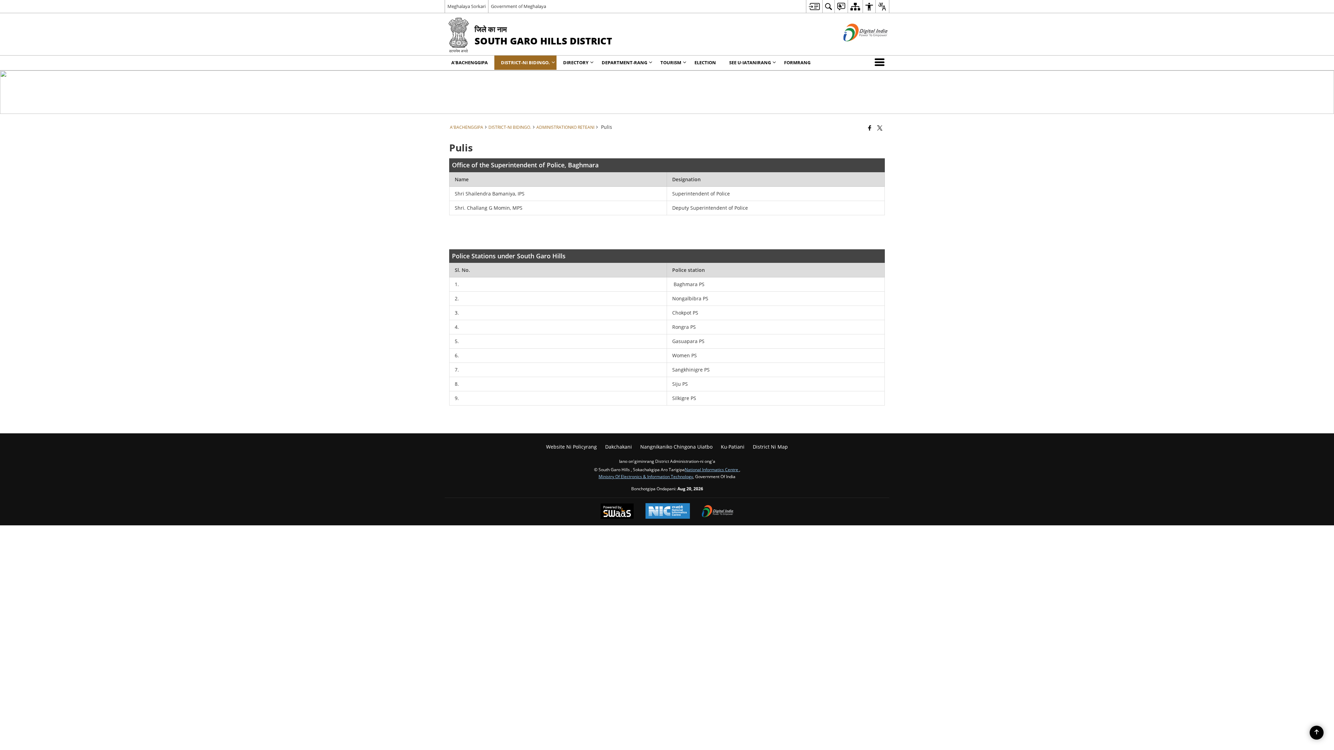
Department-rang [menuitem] (624, 62)
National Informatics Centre (712, 469)
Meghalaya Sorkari (466, 6)
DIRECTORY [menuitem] (575, 62)
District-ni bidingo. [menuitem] (525, 62)
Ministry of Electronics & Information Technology (646, 476)
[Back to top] (1317, 733)
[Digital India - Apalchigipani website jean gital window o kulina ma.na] (856, 47)
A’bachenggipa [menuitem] (469, 62)
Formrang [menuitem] (797, 62)
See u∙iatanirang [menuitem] (750, 62)
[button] (881, 62)
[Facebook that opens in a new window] (869, 128)
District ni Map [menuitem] (770, 446)
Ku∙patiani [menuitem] (732, 446)
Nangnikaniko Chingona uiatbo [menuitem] (676, 446)
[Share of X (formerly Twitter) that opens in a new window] (879, 128)
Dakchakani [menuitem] (618, 446)
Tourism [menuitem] (670, 62)
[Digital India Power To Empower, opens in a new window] (718, 511)
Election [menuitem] (705, 62)
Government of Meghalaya (518, 6)
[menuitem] (814, 6)
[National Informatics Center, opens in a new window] (667, 511)
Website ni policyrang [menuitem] (571, 446)
